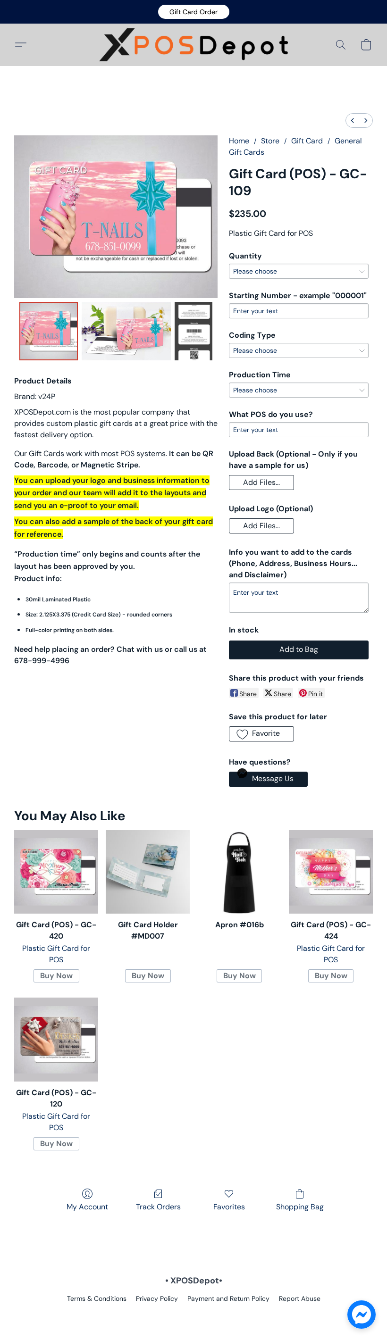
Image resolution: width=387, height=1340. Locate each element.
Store (270, 141)
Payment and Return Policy (228, 1298)
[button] (193, 12)
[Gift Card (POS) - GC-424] (331, 872)
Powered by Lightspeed (194, 1314)
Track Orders (158, 1207)
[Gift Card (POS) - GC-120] (56, 1040)
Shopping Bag (300, 1207)
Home (239, 141)
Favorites (229, 1207)
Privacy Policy (157, 1298)
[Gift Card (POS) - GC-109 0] (48, 331)
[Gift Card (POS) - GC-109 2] (193, 331)
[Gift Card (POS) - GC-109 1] (126, 331)
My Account (87, 1207)
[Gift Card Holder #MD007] (148, 872)
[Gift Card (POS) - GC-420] (56, 872)
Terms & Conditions (96, 1298)
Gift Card (307, 141)
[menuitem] (352, 120)
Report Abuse (299, 1298)
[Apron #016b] (239, 872)
